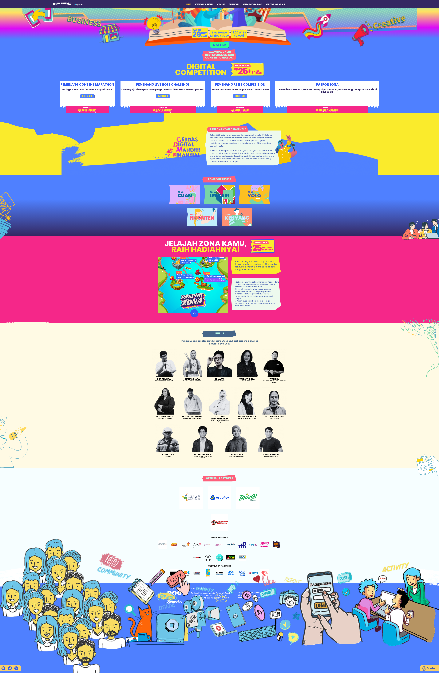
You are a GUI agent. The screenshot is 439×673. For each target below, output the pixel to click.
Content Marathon (275, 4)
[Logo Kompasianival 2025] (62, 4)
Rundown (234, 4)
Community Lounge (252, 4)
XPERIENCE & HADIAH (204, 4)
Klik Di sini (87, 96)
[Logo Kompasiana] (78, 3)
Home (188, 4)
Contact (432, 668)
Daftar (219, 45)
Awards (221, 4)
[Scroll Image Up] (194, 313)
